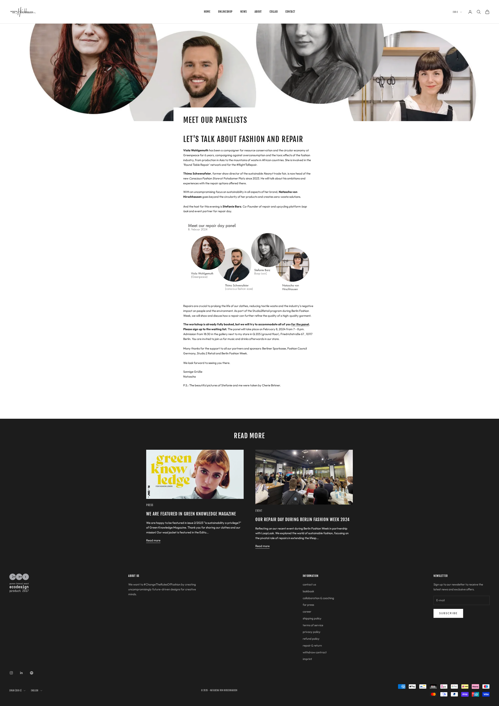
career (307, 611)
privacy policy (311, 632)
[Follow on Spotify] (32, 673)
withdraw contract (315, 652)
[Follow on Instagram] (11, 673)
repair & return (312, 645)
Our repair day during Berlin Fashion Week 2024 (302, 519)
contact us (309, 584)
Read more (153, 540)
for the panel (300, 324)
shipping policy (312, 618)
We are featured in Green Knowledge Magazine (191, 513)
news (243, 11)
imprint (307, 659)
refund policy (311, 638)
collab (274, 11)
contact (290, 11)
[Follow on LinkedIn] (21, 673)
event (258, 511)
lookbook (308, 591)
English (34, 690)
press (149, 505)
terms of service (313, 625)
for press (308, 605)
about (258, 11)
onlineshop (225, 11)
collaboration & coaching (318, 598)
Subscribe (448, 613)
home (207, 11)
